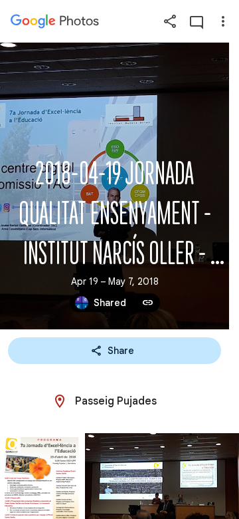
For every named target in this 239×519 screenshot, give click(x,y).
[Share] (170, 21)
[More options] (223, 21)
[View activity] (196, 21)
